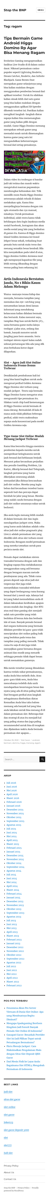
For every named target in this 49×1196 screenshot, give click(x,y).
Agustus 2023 (14, 916)
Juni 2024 (12, 878)
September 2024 (15, 867)
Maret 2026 (13, 798)
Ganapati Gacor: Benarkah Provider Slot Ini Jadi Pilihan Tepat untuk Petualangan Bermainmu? (26, 1038)
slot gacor (9, 1114)
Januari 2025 (13, 851)
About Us (9, 1172)
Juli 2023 (11, 920)
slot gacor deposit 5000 (16, 1130)
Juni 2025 (12, 832)
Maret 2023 (13, 935)
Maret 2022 (13, 981)
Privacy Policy (11, 1165)
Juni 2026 (12, 786)
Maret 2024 (13, 890)
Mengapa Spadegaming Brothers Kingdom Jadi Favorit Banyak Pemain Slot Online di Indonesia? (24, 1027)
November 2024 (15, 859)
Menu (41, 10)
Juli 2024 (11, 874)
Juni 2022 (12, 970)
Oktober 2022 (14, 954)
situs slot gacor (12, 1099)
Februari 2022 (14, 985)
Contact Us (10, 1179)
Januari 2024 (13, 897)
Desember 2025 (15, 809)
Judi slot (8, 1152)
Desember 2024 (15, 855)
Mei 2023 (11, 928)
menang (30, 743)
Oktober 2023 (14, 909)
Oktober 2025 (14, 817)
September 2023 (15, 912)
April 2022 (12, 977)
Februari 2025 (14, 847)
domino (15, 743)
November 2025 (15, 813)
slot (6, 1137)
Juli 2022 (11, 966)
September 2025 (15, 821)
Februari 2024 (14, 893)
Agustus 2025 (14, 825)
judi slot (8, 1091)
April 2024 (12, 886)
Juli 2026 (11, 782)
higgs (22, 743)
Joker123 (8, 1122)
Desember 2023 (15, 901)
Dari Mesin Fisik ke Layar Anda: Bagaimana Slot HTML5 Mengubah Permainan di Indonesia (26, 1065)
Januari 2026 (13, 805)
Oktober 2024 (14, 863)
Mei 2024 (12, 882)
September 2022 (15, 958)
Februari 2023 (14, 939)
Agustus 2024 (14, 870)
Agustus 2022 (14, 962)
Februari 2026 (14, 802)
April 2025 (12, 840)
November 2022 (15, 951)
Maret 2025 (13, 844)
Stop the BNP (15, 10)
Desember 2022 (15, 947)
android (35, 740)
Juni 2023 (12, 924)
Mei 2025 (12, 836)
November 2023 (15, 905)
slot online (9, 1107)
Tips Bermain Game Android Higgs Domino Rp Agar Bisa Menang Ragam (24, 45)
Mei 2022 (12, 974)
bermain (8, 743)
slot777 (8, 1145)
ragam (38, 743)
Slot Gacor (25, 740)
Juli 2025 (11, 828)
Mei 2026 (12, 790)
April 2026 (12, 794)
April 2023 (12, 932)
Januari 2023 (13, 943)
